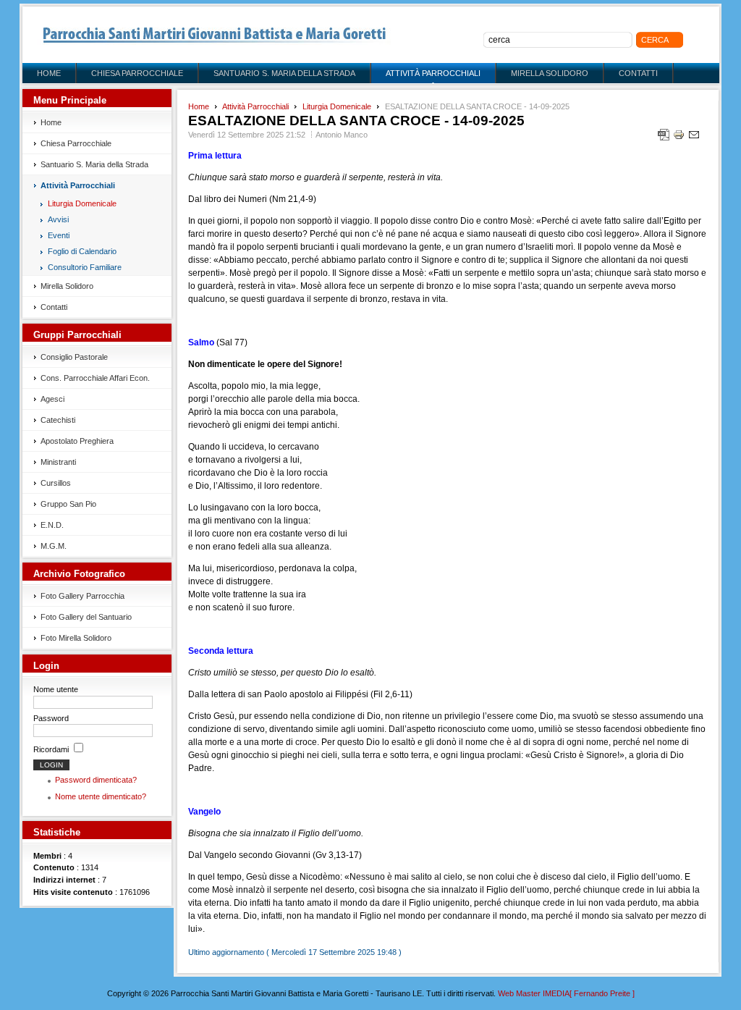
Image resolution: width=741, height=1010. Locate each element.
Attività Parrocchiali (255, 106)
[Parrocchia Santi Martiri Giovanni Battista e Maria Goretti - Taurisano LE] (214, 35)
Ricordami (51, 749)
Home (198, 106)
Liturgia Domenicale (336, 106)
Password (51, 718)
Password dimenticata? (96, 779)
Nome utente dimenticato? (100, 796)
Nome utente (55, 689)
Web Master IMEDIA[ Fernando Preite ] (566, 993)
